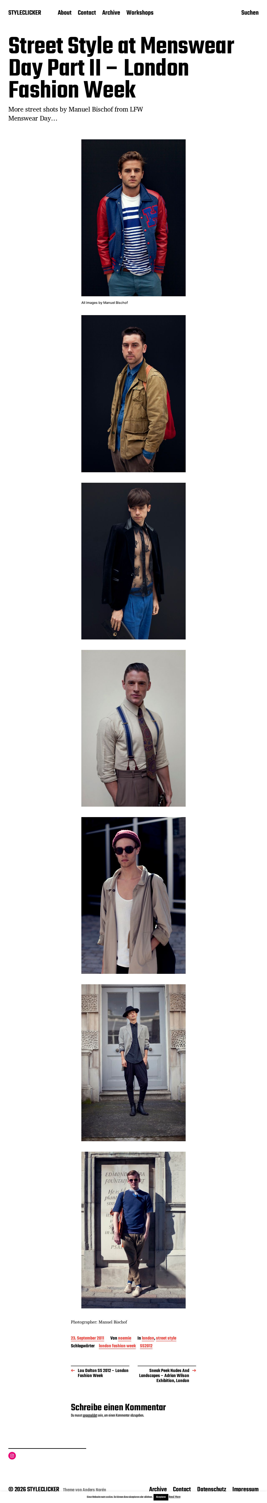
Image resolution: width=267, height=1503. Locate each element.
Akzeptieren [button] (161, 1497)
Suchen (250, 13)
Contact (87, 13)
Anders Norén (94, 1490)
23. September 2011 (87, 1338)
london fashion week (117, 1346)
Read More (174, 1497)
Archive (111, 13)
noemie (124, 1338)
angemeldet (90, 1416)
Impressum (245, 1489)
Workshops (140, 13)
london (148, 1338)
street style (166, 1338)
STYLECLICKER (24, 13)
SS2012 (146, 1346)
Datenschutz (211, 1489)
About (65, 13)
